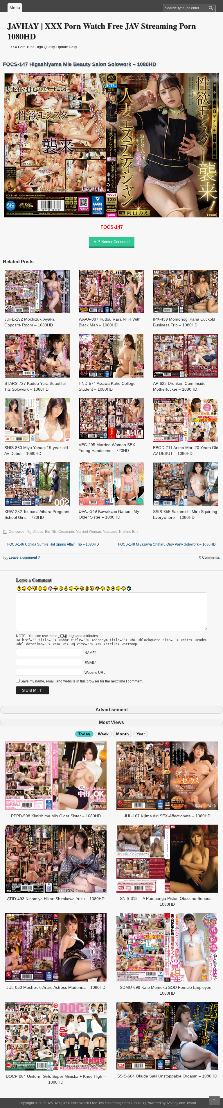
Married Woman (88, 532)
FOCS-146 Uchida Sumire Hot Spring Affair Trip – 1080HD (51, 544)
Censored (16, 532)
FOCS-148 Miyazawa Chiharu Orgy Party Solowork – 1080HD (169, 544)
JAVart (191, 1103)
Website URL (94, 673)
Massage (110, 532)
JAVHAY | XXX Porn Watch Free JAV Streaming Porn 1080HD (101, 31)
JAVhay (172, 1103)
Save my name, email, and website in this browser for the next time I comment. (82, 681)
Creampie (66, 532)
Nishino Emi (128, 532)
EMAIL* (90, 663)
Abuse (38, 532)
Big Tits (51, 532)
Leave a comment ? (24, 557)
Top (216, 1101)
